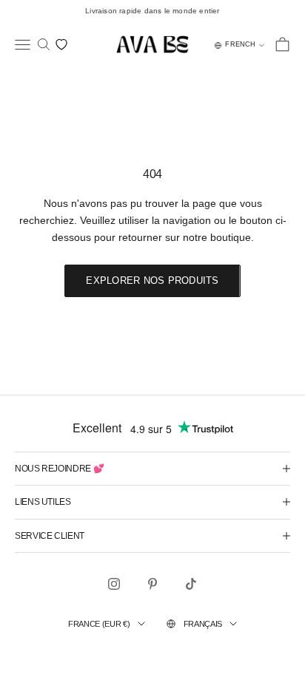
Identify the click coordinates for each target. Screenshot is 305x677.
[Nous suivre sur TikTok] (191, 583)
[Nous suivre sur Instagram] (114, 583)
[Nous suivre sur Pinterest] (152, 583)
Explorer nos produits (152, 280)
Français (203, 623)
